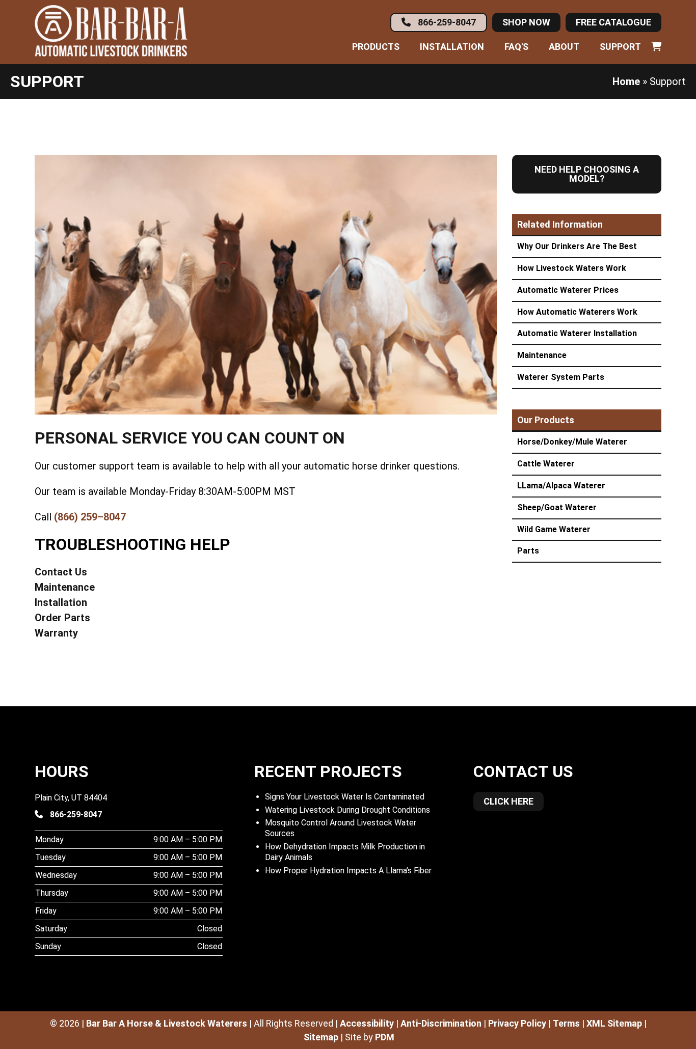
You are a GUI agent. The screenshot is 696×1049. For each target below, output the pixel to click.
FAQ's (516, 46)
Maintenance (65, 587)
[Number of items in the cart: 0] (656, 46)
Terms (566, 1023)
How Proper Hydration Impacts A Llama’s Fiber (348, 870)
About (564, 46)
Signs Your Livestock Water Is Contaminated (344, 797)
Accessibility (367, 1023)
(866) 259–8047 (90, 517)
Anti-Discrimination (440, 1023)
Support (620, 46)
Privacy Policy (517, 1023)
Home (626, 81)
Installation (452, 46)
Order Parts (62, 618)
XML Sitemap (614, 1023)
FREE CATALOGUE (613, 22)
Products (375, 46)
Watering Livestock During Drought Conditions (347, 810)
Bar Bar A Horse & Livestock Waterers (166, 1023)
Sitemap (321, 1037)
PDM (384, 1037)
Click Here (508, 801)
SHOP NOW (526, 22)
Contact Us (61, 572)
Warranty (56, 633)
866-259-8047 (446, 22)
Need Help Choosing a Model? (586, 174)
